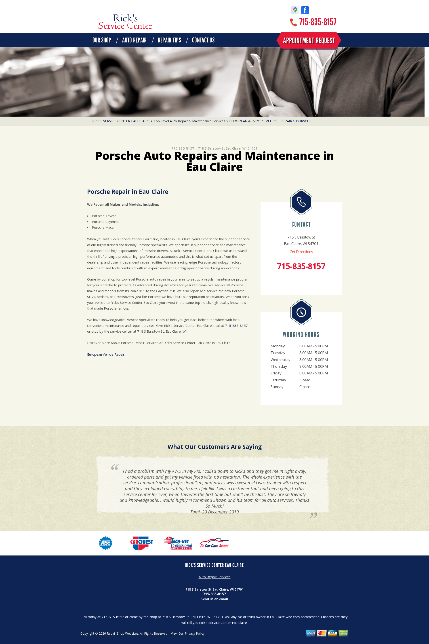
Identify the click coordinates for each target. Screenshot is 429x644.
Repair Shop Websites (122, 633)
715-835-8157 (317, 22)
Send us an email (214, 599)
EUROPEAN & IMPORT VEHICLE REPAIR (260, 121)
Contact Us (203, 40)
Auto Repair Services (215, 576)
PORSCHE (304, 121)
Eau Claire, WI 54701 (242, 148)
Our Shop (102, 40)
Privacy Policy (194, 633)
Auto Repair (134, 40)
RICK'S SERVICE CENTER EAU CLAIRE (121, 121)
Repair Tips (169, 40)
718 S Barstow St (211, 148)
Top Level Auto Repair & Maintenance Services (189, 121)
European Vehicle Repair (105, 354)
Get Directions (301, 251)
